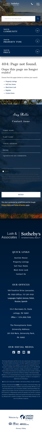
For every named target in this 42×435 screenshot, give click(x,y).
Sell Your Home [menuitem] (21, 266)
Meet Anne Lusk (11, 87)
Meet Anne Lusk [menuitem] (21, 270)
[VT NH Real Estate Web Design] (21, 418)
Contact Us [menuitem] (21, 274)
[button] (37, 18)
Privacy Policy (5, 183)
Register (8, 90)
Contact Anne (10, 93)
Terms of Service (19, 205)
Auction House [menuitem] (21, 258)
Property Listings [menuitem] (21, 262)
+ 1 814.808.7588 (23, 317)
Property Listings (11, 81)
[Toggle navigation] (37, 4)
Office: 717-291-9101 (25, 294)
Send (21, 195)
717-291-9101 (32, 4)
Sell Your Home (11, 84)
